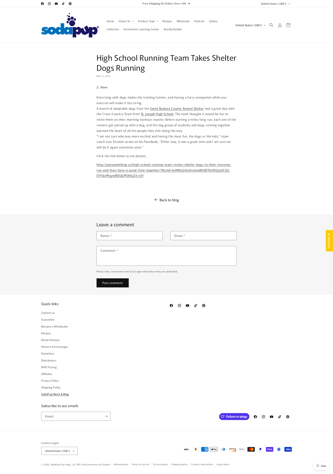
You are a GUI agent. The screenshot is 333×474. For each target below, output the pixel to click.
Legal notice (223, 464)
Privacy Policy (50, 380)
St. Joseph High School (157, 113)
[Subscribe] (106, 416)
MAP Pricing (49, 367)
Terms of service (140, 464)
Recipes (46, 333)
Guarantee (47, 319)
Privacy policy (160, 464)
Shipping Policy (51, 387)
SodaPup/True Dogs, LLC (63, 464)
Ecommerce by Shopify (98, 464)
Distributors (48, 360)
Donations (47, 353)
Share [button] (104, 87)
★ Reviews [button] (329, 240)
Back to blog (169, 199)
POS (79, 464)
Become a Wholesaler (54, 326)
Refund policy (121, 464)
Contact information (202, 464)
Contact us (48, 313)
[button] (126, 21)
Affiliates (46, 374)
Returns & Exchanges (54, 347)
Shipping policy (180, 464)
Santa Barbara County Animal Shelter (177, 108)
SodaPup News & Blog (55, 394)
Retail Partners (50, 340)
